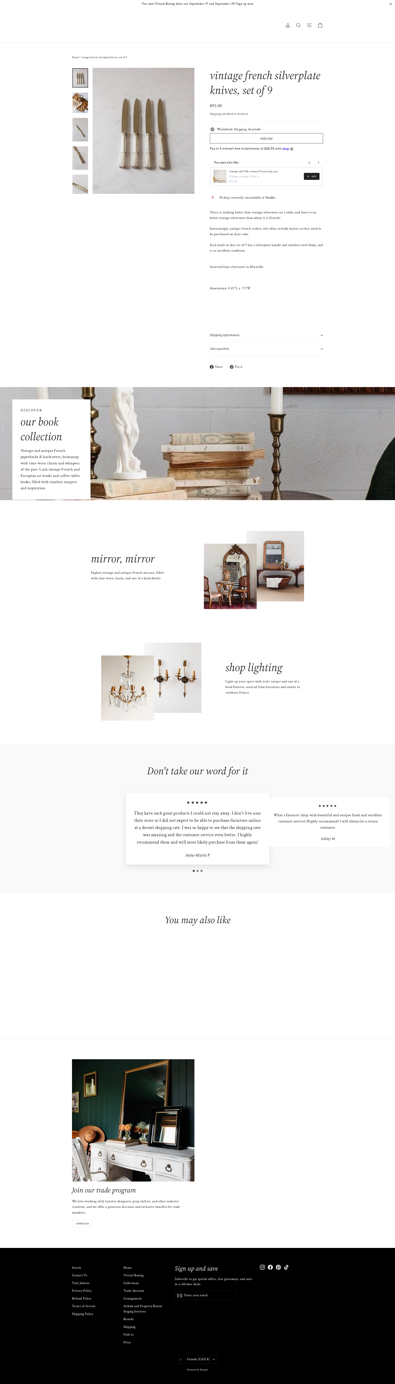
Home (75, 57)
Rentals (128, 1319)
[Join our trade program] (133, 1120)
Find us (128, 1334)
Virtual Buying (133, 1275)
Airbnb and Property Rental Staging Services (142, 1308)
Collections (131, 1283)
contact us (82, 1223)
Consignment (132, 1298)
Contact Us (79, 1275)
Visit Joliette (80, 1283)
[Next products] (318, 162)
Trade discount (133, 1291)
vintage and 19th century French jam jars (253, 171)
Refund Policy (81, 1298)
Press (127, 1342)
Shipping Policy (82, 1314)
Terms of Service (84, 1306)
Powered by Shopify (197, 1369)
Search (76, 1268)
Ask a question (219, 349)
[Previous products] (309, 162)
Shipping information (224, 335)
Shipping (215, 114)
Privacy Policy (82, 1291)
